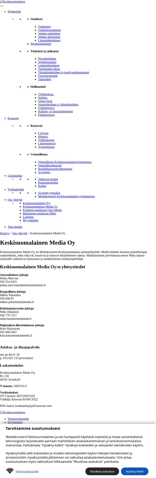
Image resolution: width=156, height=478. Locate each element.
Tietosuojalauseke (18, 418)
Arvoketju (44, 172)
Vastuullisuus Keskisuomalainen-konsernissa (65, 162)
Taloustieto (44, 79)
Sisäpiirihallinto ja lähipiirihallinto (58, 104)
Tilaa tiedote (15, 226)
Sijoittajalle (14, 11)
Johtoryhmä (45, 101)
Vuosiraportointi (47, 75)
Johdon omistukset (49, 33)
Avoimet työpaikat (49, 192)
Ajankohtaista (46, 147)
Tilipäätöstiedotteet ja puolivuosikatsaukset (63, 72)
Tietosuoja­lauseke (27, 471)
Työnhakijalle (16, 189)
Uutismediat (15, 175)
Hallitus (42, 97)
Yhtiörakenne (46, 140)
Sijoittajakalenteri (40, 43)
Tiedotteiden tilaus (49, 69)
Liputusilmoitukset (49, 40)
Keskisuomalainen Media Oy (40, 206)
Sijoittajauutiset (47, 62)
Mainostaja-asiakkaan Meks (39, 213)
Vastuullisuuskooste (50, 165)
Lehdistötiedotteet (48, 65)
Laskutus (28, 217)
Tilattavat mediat (48, 179)
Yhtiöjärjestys (46, 108)
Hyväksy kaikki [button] (135, 471)
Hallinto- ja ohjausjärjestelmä (55, 111)
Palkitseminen (46, 114)
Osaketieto (44, 26)
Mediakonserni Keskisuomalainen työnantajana (66, 196)
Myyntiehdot (30, 220)
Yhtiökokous (46, 94)
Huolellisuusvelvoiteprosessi (55, 168)
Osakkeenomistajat (49, 30)
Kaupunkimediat (48, 182)
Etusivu (4, 233)
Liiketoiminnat (47, 143)
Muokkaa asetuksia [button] (102, 471)
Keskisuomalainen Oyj (36, 203)
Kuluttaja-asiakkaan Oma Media (42, 210)
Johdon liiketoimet (49, 37)
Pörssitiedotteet (47, 58)
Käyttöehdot (15, 422)
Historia (43, 136)
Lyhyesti (43, 133)
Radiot (42, 186)
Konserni (13, 118)
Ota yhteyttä (15, 199)
